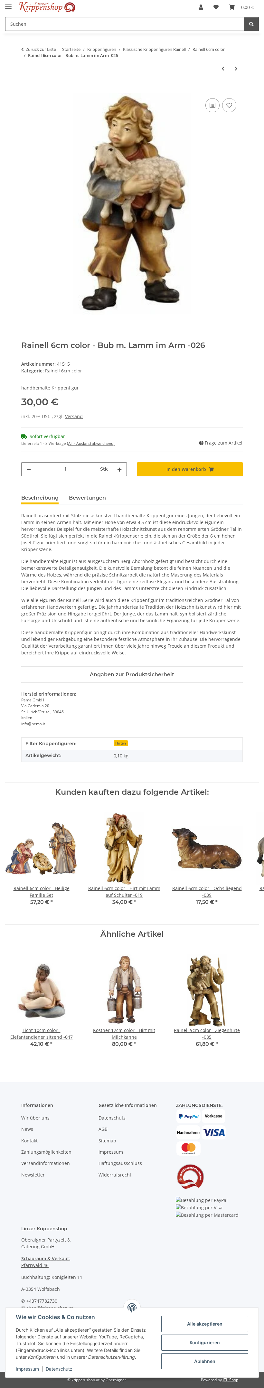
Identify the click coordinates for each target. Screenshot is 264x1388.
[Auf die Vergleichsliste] (212, 105)
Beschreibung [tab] (40, 498)
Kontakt (29, 1141)
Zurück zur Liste (41, 49)
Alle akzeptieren (204, 1324)
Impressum (27, 1369)
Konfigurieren (205, 1342)
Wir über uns (35, 1118)
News (27, 1129)
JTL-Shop (230, 1380)
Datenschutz (59, 1369)
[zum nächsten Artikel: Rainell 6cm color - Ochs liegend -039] (236, 68)
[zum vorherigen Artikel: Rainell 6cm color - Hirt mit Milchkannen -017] (223, 68)
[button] (200, 7)
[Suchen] (251, 24)
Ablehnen (204, 1361)
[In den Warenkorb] (26, 89)
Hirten (120, 743)
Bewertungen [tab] (87, 498)
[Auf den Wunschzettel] (229, 105)
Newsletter (33, 1175)
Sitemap (107, 1141)
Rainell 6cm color (63, 371)
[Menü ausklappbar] (8, 4)
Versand (74, 416)
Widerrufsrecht (115, 1175)
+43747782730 (41, 1301)
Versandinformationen (45, 1163)
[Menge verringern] (29, 469)
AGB (103, 1129)
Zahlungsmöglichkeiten (46, 1152)
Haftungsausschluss (120, 1163)
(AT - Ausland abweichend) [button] (91, 443)
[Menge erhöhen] (119, 469)
